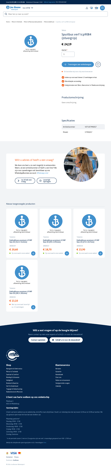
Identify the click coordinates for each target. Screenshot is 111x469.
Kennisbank (59, 374)
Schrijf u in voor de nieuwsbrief (68, 340)
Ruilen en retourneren (63, 380)
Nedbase (16, 460)
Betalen (58, 369)
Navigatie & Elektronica (14, 369)
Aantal (64, 50)
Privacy (16, 457)
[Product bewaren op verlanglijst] (98, 64)
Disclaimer (9, 457)
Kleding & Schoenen (12, 377)
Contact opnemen (38, 340)
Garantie (58, 371)
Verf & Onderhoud (12, 386)
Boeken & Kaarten (12, 383)
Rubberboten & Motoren (14, 392)
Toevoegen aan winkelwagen (79, 64)
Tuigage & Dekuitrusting (14, 389)
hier (44, 442)
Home (8, 21)
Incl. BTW (26, 8)
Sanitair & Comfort (12, 374)
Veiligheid (9, 380)
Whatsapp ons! (42, 173)
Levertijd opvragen (47, 180)
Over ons (58, 377)
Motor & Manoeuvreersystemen (33, 21)
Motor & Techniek (17, 21)
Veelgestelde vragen (63, 383)
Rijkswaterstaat (62, 2)
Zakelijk (58, 386)
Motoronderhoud (49, 21)
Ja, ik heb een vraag (26, 180)
